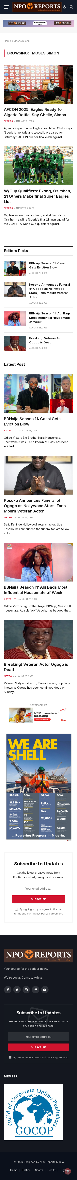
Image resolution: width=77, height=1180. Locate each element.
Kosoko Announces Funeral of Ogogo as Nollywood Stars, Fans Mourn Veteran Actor (49, 291)
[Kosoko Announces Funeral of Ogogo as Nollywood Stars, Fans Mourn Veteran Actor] (15, 289)
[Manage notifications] (68, 1171)
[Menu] (6, 7)
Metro (8, 517)
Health (51, 1170)
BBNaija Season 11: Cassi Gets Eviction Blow (47, 265)
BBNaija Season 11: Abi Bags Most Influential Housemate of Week (50, 317)
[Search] (71, 7)
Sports (8, 121)
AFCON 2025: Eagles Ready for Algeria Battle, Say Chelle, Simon (35, 112)
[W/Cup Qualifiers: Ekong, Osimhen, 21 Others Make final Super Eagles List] (38, 165)
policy (50, 1057)
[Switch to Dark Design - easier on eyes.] (64, 7)
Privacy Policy (40, 913)
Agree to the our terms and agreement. (40, 1057)
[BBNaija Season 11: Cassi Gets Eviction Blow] (15, 268)
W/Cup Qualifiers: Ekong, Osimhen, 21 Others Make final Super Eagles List (37, 196)
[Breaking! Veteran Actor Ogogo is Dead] (15, 343)
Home (7, 40)
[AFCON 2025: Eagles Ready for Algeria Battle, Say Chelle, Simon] (38, 84)
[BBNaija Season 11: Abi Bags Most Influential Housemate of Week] (15, 318)
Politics (26, 1170)
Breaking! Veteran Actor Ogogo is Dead (47, 340)
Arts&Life (10, 430)
